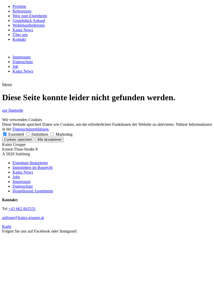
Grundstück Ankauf (29, 20)
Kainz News (23, 30)
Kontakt (19, 39)
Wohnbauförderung (29, 25)
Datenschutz (23, 62)
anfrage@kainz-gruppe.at (23, 217)
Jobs (16, 177)
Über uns (20, 34)
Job (15, 66)
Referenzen (22, 11)
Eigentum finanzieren (30, 163)
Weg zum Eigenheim (30, 16)
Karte (6, 226)
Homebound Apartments (33, 191)
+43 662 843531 (22, 208)
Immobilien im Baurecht (32, 167)
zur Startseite (12, 110)
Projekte (19, 6)
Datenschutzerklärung (31, 129)
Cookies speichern (18, 139)
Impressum (22, 57)
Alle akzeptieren (49, 139)
